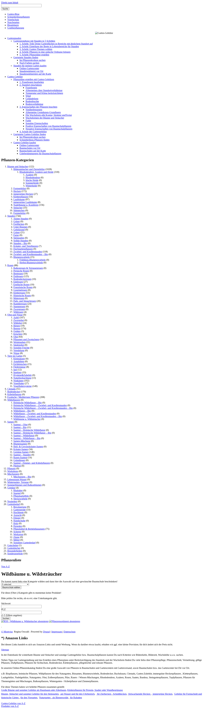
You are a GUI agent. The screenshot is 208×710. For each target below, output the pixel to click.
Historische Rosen (22, 295)
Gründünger (19, 460)
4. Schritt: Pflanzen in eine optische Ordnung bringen (45, 52)
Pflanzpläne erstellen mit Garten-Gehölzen (33, 79)
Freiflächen (18, 224)
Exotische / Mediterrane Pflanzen (23, 397)
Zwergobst (18, 320)
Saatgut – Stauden (22, 454)
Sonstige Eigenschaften (37, 123)
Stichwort (6, 603)
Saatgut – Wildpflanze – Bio (27, 438)
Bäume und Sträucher (17, 166)
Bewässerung (19, 507)
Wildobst (17, 323)
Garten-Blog (13, 14)
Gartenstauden (14, 38)
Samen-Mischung (21, 441)
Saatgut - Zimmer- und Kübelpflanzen (31, 463)
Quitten (17, 331)
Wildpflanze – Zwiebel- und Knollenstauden (34, 413)
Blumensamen (20, 443)
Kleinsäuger (19, 358)
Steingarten (18, 238)
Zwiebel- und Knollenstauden (27, 251)
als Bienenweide (60, 697)
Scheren (17, 531)
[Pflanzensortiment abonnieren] (64, 621)
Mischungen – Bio (22, 476)
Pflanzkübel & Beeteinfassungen (29, 529)
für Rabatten (75, 697)
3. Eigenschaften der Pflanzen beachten (38, 107)
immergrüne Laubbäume (25, 202)
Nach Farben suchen (29, 63)
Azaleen (29, 174)
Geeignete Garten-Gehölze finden (29, 134)
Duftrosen (18, 276)
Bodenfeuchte (32, 101)
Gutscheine (12, 545)
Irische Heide (32, 180)
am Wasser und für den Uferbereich (77, 694)
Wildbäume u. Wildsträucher (27, 419)
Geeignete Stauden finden (25, 57)
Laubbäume (19, 199)
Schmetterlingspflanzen (18, 17)
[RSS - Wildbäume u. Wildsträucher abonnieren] (25, 621)
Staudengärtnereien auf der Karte (35, 74)
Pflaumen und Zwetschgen (26, 339)
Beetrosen (18, 273)
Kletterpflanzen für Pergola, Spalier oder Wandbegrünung (95, 690)
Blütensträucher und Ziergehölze (29, 169)
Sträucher (18, 207)
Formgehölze (19, 188)
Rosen (10, 265)
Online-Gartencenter (29, 68)
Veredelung (18, 350)
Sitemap (5, 649)
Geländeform (32, 98)
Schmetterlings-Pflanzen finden (34, 139)
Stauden (11, 216)
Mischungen (13, 474)
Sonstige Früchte (21, 347)
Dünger (17, 518)
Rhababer (18, 490)
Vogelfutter (18, 383)
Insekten (17, 372)
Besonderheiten (14, 551)
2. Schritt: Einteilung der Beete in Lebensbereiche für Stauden (49, 46)
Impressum (57, 631)
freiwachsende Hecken (139, 694)
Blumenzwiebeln (21, 257)
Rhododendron (33, 177)
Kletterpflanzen (20, 196)
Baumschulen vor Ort (29, 148)
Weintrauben (19, 342)
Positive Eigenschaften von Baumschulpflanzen (48, 126)
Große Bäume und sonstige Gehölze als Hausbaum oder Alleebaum (33, 690)
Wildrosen (18, 312)
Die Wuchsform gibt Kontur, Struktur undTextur (49, 115)
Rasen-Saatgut (20, 457)
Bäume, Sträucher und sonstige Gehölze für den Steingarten (30, 694)
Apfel (16, 317)
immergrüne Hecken (23, 194)
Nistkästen (18, 380)
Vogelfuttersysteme (22, 386)
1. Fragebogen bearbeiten (31, 82)
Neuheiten (12, 501)
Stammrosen (19, 306)
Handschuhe (19, 520)
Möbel (16, 540)
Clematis (11, 389)
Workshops (12, 471)
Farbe (28, 120)
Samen (10, 422)
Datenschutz (70, 631)
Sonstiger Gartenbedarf (24, 542)
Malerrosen (18, 298)
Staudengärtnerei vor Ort (31, 71)
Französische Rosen (23, 287)
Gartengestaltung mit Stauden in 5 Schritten (34, 41)
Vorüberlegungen (34, 109)
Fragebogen (31, 87)
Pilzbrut (17, 465)
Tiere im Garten (14, 356)
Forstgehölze (19, 213)
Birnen (16, 325)
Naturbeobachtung (22, 378)
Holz (15, 523)
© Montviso (7, 631)
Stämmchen (19, 210)
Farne (16, 235)
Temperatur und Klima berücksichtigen (44, 93)
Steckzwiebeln (20, 498)
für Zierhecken (104, 694)
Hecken (17, 191)
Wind (28, 96)
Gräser (16, 221)
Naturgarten (45, 697)
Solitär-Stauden (20, 240)
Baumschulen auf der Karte (32, 150)
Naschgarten (13, 22)
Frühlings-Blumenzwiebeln (32, 260)
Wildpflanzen (13, 400)
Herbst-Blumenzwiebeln (31, 262)
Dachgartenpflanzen (23, 249)
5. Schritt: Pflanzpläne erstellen (34, 54)
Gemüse (11, 487)
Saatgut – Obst (20, 424)
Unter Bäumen (20, 227)
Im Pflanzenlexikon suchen (32, 60)
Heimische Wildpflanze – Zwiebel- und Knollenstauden (40, 405)
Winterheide (31, 185)
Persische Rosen (21, 271)
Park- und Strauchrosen (24, 301)
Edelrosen (18, 281)
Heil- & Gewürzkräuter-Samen (28, 446)
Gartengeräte (19, 509)
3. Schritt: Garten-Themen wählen (35, 49)
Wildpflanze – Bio (22, 411)
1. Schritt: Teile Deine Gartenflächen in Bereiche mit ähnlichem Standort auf (56, 43)
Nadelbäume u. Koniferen (25, 205)
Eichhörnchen (20, 364)
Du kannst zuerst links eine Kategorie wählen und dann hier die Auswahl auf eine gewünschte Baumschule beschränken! (59, 581)
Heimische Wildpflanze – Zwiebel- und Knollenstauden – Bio (43, 408)
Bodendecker (13, 391)
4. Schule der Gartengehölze (33, 131)
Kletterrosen (19, 292)
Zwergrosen (19, 309)
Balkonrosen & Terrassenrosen (28, 268)
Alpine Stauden (20, 218)
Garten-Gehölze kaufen (24, 142)
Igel (15, 369)
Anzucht (17, 515)
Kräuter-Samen (20, 449)
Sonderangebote (15, 553)
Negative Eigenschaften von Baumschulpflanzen (49, 129)
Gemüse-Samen (21, 452)
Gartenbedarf (13, 504)
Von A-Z (5, 566)
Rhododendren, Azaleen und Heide (36, 172)
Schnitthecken (119, 694)
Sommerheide (32, 183)
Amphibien (18, 361)
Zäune (16, 537)
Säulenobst (18, 345)
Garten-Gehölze (15, 76)
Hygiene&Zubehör (22, 375)
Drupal (46, 631)
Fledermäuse (19, 367)
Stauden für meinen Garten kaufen (29, 65)
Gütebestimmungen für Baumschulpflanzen (40, 153)
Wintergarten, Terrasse (18, 482)
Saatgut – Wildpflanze (24, 435)
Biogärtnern (13, 25)
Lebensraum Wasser (17, 479)
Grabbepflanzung (15, 28)
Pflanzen (11, 468)
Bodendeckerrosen (22, 279)
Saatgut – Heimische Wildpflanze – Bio (32, 432)
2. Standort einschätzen (30, 85)
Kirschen (17, 334)
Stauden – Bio (20, 243)
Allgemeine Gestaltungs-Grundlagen (43, 112)
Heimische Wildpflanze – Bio (27, 402)
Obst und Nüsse (15, 314)
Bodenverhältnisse (34, 104)
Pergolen (17, 526)
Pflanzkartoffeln (21, 496)
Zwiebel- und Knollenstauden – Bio (30, 254)
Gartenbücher (13, 548)
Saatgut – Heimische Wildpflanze (29, 430)
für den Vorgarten (28, 697)
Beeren (16, 328)
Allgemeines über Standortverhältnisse (44, 90)
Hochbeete (18, 512)
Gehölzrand (19, 229)
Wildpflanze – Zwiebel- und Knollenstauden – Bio (37, 416)
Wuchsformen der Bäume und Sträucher (45, 118)
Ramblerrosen (20, 303)
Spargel (17, 493)
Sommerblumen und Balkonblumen (24, 485)
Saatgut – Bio (19, 427)
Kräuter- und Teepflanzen (25, 246)
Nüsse (16, 353)
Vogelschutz (13, 19)
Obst (15, 336)
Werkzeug (18, 534)
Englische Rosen (21, 284)
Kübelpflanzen (14, 394)
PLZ (3, 609)
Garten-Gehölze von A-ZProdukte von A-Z (13, 704)
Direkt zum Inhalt (9, 2)
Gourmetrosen (20, 290)
